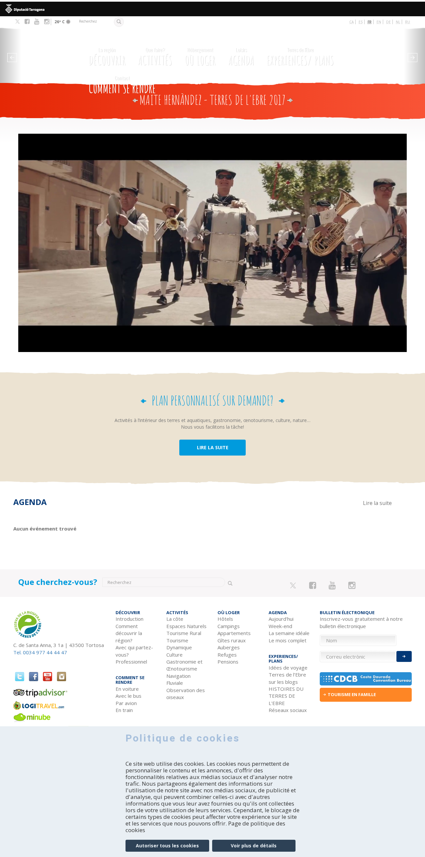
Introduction (129, 618)
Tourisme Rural (183, 633)
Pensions (227, 661)
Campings (228, 626)
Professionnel (131, 661)
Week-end (280, 626)
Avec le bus (128, 695)
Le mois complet (287, 640)
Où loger (200, 57)
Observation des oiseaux (185, 693)
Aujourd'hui (281, 618)
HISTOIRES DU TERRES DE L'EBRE (286, 695)
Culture (174, 654)
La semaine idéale (289, 633)
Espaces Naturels (186, 626)
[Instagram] (46, 22)
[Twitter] (17, 22)
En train (124, 710)
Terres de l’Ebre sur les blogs (287, 678)
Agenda (241, 57)
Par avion (126, 703)
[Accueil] (49, 53)
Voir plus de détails (254, 845)
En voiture (127, 688)
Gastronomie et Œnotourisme (184, 665)
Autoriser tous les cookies (167, 845)
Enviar (404, 656)
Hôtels (225, 618)
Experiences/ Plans (300, 57)
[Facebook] (27, 22)
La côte (174, 618)
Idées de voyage (288, 667)
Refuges (227, 654)
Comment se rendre (122, 85)
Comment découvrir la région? (129, 633)
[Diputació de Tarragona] (212, 9)
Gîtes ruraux (231, 640)
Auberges (228, 647)
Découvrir (107, 57)
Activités (155, 57)
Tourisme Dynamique (179, 644)
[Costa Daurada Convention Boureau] (366, 678)
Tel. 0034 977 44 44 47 (40, 652)
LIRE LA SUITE (212, 447)
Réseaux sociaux (288, 710)
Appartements (234, 633)
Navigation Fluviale (178, 679)
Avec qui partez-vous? (134, 651)
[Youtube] (37, 22)
